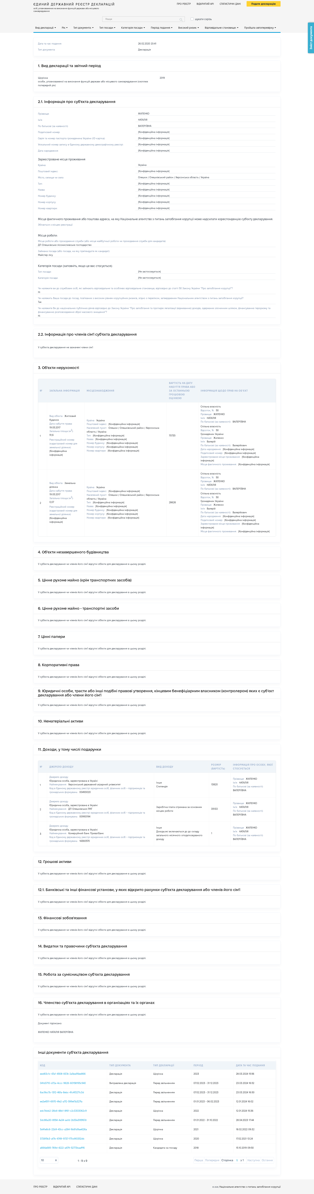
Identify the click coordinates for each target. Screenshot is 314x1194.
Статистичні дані (230, 4)
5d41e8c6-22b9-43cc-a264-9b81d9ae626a (63, 1129)
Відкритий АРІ (205, 4)
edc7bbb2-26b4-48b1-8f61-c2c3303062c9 (63, 1110)
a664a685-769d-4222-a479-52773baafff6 (62, 1147)
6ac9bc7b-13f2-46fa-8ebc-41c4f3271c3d (62, 1092)
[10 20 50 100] (49, 1160)
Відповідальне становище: (220, 27)
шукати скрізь (203, 19)
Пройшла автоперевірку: (259, 27)
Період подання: (160, 27)
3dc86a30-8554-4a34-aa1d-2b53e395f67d (63, 1120)
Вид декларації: (44, 27)
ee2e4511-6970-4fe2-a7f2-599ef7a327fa (61, 1101)
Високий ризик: (187, 27)
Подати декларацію (263, 3)
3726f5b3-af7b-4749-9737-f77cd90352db (62, 1138)
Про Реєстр (184, 4)
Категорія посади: (132, 27)
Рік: (64, 27)
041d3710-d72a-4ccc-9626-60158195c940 (63, 1083)
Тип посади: (106, 27)
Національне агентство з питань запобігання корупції (250, 1186)
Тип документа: (82, 27)
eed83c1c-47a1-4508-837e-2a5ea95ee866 (63, 1073)
